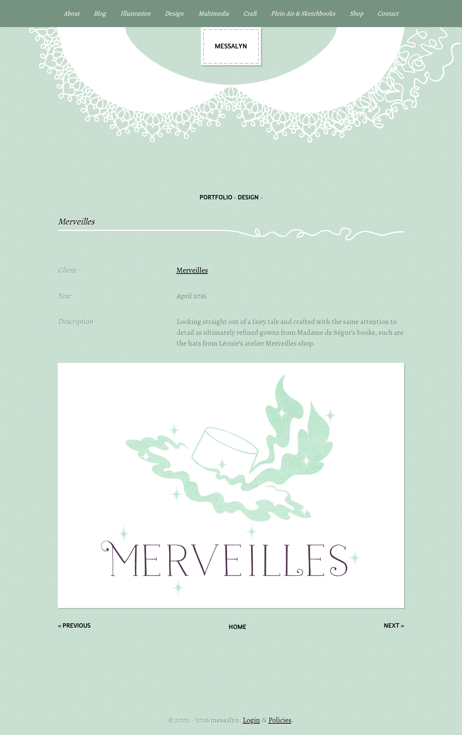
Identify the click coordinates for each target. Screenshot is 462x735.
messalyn (231, 46)
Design (174, 13)
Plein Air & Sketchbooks (303, 13)
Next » (394, 626)
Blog (100, 13)
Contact (387, 13)
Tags (76, 591)
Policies (280, 720)
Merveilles (192, 270)
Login (251, 720)
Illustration (135, 13)
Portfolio (216, 198)
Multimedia (213, 13)
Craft (250, 13)
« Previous (74, 626)
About (71, 13)
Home (237, 627)
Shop (356, 13)
